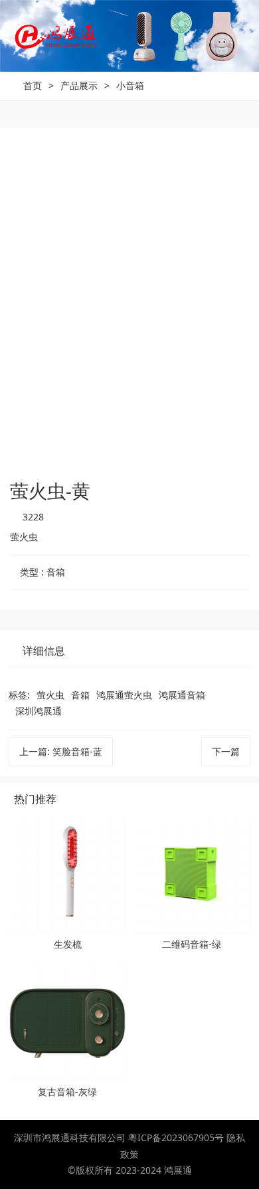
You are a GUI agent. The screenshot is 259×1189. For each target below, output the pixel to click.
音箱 (80, 695)
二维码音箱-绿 (191, 944)
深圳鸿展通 (38, 710)
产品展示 (79, 85)
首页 (32, 85)
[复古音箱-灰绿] (67, 1022)
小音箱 (130, 85)
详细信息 (44, 650)
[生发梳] (67, 875)
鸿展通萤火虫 (124, 695)
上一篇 (60, 751)
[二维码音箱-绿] (191, 875)
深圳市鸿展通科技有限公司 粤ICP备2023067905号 (120, 1137)
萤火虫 (50, 695)
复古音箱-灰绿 (67, 1091)
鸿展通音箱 (182, 695)
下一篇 (226, 751)
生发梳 (68, 944)
